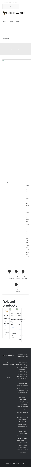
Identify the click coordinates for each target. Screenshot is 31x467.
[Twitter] (6, 371)
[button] (18, 38)
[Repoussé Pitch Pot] (12, 312)
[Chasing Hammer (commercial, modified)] (5, 310)
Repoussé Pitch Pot (14, 322)
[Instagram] (10, 371)
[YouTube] (8, 371)
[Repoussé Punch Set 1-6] (19, 312)
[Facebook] (3, 371)
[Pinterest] (12, 371)
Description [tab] (5, 183)
